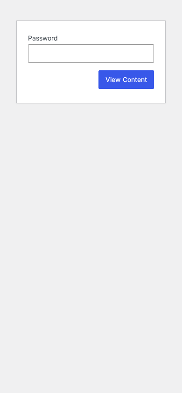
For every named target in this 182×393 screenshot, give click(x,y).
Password (43, 38)
